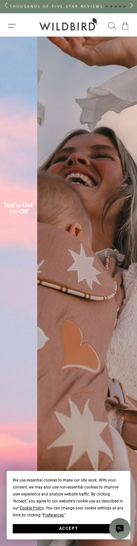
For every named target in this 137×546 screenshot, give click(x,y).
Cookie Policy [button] (32, 508)
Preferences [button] (53, 515)
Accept (68, 528)
